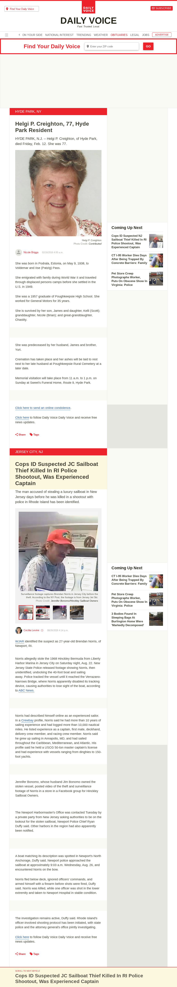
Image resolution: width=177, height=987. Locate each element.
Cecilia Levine (31, 630)
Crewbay (27, 720)
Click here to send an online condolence (42, 408)
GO (148, 46)
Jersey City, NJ (29, 452)
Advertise (162, 34)
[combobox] (21, 9)
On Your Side (32, 35)
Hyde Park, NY (28, 111)
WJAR (19, 641)
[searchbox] (24, 8)
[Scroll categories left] (19, 35)
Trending (83, 35)
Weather (101, 35)
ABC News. (26, 690)
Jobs (145, 35)
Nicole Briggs (31, 252)
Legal (134, 35)
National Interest (59, 35)
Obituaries (119, 35)
